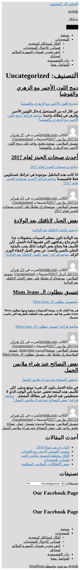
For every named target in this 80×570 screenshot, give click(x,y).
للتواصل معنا (60, 64)
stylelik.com (48, 135)
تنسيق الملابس (67, 143)
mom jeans (26, 350)
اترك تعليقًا (35, 354)
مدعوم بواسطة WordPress (48, 566)
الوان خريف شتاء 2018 (52, 447)
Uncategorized (22, 139)
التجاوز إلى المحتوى (64, 4)
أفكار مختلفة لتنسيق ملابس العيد (45, 456)
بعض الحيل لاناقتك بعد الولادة (46, 220)
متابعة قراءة (37, 254)
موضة (64, 35)
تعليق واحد (40, 428)
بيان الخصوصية (58, 60)
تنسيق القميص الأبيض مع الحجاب (45, 451)
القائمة (72, 27)
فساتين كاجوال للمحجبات (41, 48)
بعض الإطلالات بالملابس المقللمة (45, 464)
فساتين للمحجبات (56, 460)
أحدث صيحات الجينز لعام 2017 (44, 157)
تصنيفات (72, 483)
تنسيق (29, 424)
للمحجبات (62, 39)
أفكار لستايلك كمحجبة (44, 43)
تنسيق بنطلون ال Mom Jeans (45, 292)
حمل (20, 424)
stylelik (73, 11)
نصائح (11, 424)
